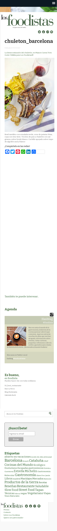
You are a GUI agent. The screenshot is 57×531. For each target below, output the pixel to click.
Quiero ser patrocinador (13, 518)
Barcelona (13, 460)
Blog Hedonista (11, 392)
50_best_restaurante (13, 386)
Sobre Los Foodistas (12, 515)
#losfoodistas (19, 359)
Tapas (39, 490)
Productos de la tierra (21, 482)
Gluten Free (40, 475)
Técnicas (9, 493)
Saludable (42, 486)
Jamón (47, 475)
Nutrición (47, 479)
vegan (24, 493)
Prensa (6, 510)
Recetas (43, 482)
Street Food (27, 490)
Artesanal (48, 457)
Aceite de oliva (37, 457)
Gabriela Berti (10, 395)
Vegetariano (35, 493)
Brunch (26, 461)
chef (46, 461)
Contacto (7, 512)
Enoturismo (10, 468)
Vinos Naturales (11, 496)
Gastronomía (25, 475)
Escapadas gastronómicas (31, 468)
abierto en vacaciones (17, 456)
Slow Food (11, 490)
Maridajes (26, 478)
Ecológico (39, 464)
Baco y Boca (10, 389)
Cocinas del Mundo (18, 465)
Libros (8, 478)
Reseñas (10, 486)
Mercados (37, 478)
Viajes (47, 493)
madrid (16, 478)
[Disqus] (29, 190)
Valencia (17, 494)
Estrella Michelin (25, 471)
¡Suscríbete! (17, 428)
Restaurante (26, 486)
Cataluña (36, 461)
